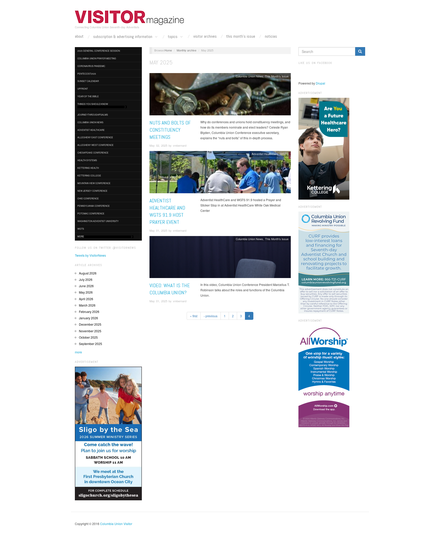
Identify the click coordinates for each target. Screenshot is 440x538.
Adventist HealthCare (91, 129)
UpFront (82, 88)
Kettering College (89, 175)
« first (193, 316)
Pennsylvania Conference (93, 205)
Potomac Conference (90, 213)
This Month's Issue (240, 36)
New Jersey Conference (92, 190)
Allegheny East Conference (95, 137)
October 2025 (88, 337)
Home (168, 50)
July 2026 (85, 279)
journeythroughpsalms (92, 114)
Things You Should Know (92, 103)
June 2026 (86, 286)
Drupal (320, 83)
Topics (173, 36)
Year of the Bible (88, 96)
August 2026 (88, 273)
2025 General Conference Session (98, 50)
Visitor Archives (205, 36)
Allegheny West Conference (95, 144)
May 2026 (86, 292)
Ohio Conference (88, 198)
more (78, 352)
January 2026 (88, 318)
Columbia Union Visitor (116, 523)
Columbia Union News (90, 122)
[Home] (129, 17)
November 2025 (90, 331)
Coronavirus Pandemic (91, 65)
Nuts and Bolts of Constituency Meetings (170, 129)
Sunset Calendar (88, 80)
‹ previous (210, 316)
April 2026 (86, 299)
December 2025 (90, 324)
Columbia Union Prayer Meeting (96, 58)
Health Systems (87, 160)
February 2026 (89, 311)
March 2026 (87, 305)
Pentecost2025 (86, 73)
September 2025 (90, 343)
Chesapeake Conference (92, 152)
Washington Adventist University (98, 221)
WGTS (80, 228)
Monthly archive (186, 50)
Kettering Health (88, 167)
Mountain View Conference (94, 183)
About (79, 36)
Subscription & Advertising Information (123, 36)
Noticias (271, 36)
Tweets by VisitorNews (90, 255)
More (80, 236)
